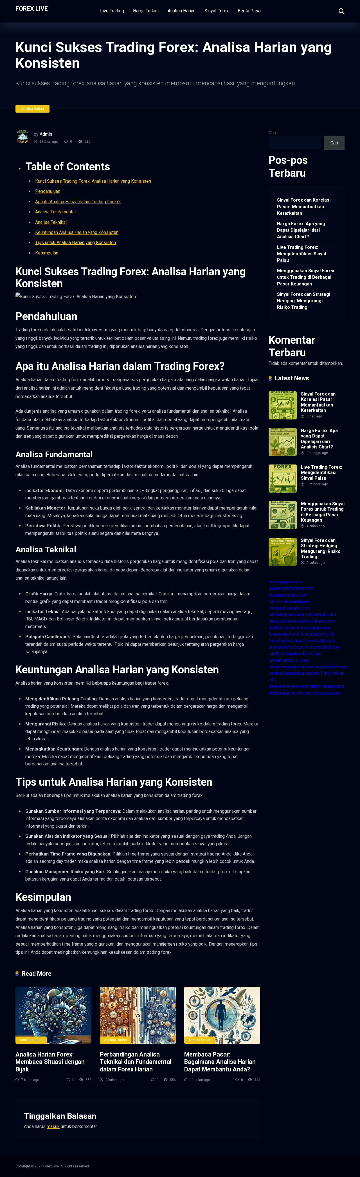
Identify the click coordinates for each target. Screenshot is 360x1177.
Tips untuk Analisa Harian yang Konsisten (75, 242)
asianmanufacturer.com (291, 588)
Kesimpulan (46, 253)
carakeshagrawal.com (290, 608)
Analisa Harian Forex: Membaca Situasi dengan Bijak (50, 1062)
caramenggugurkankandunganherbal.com (308, 666)
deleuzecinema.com (288, 686)
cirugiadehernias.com (289, 621)
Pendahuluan (47, 191)
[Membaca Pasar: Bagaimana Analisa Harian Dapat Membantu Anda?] (222, 1015)
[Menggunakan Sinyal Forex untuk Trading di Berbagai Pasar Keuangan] (283, 527)
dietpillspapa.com (326, 686)
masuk (53, 1126)
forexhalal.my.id (320, 640)
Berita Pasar (250, 11)
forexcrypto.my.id (315, 627)
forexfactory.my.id (286, 640)
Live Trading (112, 11)
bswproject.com (325, 647)
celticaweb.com (320, 614)
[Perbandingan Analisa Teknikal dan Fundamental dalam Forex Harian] (138, 1015)
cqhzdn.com (323, 621)
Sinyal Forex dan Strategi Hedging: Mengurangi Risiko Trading (303, 301)
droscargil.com (327, 693)
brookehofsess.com (288, 647)
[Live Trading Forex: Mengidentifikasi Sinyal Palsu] (283, 491)
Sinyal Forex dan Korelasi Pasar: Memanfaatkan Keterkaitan (303, 206)
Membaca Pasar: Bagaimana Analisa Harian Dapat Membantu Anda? (220, 1062)
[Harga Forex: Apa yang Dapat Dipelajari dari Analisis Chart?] (283, 454)
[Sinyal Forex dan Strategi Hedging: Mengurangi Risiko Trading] (283, 564)
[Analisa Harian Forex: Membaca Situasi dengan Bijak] (53, 1015)
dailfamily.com (283, 627)
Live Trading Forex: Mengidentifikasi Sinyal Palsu (301, 254)
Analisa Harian (181, 11)
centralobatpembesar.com (294, 673)
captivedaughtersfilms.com (295, 653)
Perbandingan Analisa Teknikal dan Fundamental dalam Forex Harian (135, 1062)
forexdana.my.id (284, 634)
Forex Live (31, 8)
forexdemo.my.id (316, 634)
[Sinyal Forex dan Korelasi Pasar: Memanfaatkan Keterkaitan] (283, 418)
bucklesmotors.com (288, 595)
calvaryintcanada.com (289, 601)
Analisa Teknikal (51, 222)
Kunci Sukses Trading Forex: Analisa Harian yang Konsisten (93, 181)
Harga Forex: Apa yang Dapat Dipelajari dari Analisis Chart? (301, 230)
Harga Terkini (146, 11)
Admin (46, 134)
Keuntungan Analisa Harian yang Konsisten (76, 232)
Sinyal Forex (216, 11)
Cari (272, 132)
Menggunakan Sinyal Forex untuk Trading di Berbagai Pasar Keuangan (305, 277)
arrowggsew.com (285, 581)
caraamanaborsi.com (289, 660)
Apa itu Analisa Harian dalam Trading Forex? (78, 201)
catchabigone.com (286, 614)
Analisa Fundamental (55, 212)
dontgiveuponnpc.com (290, 693)
